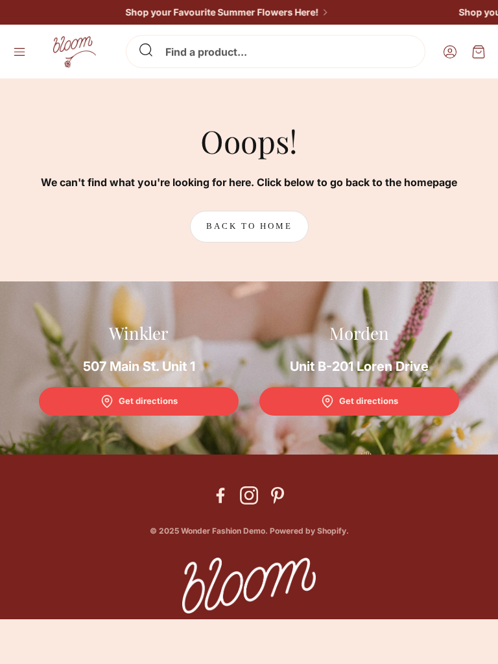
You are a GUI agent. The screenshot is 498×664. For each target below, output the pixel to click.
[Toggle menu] (19, 52)
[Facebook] (220, 495)
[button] (275, 51)
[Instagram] (249, 495)
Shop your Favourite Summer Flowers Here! (215, 12)
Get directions (148, 401)
